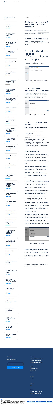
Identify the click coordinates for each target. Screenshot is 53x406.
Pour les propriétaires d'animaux (36, 362)
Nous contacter (33, 370)
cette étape (36, 94)
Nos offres (32, 378)
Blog (31, 385)
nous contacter (45, 174)
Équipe (31, 372)
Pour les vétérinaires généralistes (36, 358)
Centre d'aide (32, 380)
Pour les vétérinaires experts (35, 360)
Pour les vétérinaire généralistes (36, 391)
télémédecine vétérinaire (43, 32)
